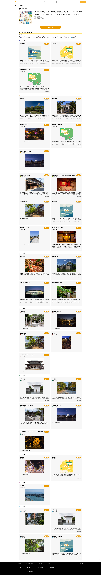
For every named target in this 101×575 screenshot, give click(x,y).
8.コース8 (73, 37)
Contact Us (69, 2)
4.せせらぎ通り (24, 510)
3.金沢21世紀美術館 (25, 282)
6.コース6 (54, 37)
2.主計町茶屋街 (24, 201)
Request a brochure (29, 570)
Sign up (83, 2)
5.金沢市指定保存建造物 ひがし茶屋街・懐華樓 (63, 175)
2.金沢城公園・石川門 (25, 151)
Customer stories (28, 568)
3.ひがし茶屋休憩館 (25, 175)
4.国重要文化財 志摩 (57, 228)
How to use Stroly (40, 567)
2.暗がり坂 (54, 333)
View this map (50, 27)
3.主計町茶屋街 (24, 333)
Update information (41, 568)
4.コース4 (22, 37)
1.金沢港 (22, 486)
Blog (82, 563)
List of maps (19, 567)
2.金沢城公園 (55, 256)
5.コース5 (67, 37)
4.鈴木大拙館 (23, 379)
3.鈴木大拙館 (55, 510)
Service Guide (40, 563)
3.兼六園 (22, 98)
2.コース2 (35, 37)
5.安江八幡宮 (23, 311)
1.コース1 (41, 37)
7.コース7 (48, 37)
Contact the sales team (29, 571)
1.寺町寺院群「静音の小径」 (27, 405)
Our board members (51, 567)
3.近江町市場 (23, 43)
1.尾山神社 (54, 98)
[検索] (57, 2)
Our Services (19, 563)
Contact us (49, 570)
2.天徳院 (54, 379)
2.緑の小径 (22, 536)
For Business (62, 2)
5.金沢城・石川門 (56, 405)
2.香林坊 (22, 457)
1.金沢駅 (54, 457)
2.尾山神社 (54, 43)
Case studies (28, 567)
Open (47, 43)
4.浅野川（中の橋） (57, 311)
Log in (76, 2)
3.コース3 (29, 37)
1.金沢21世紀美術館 (57, 536)
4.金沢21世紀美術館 (57, 125)
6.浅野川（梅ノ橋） (25, 228)
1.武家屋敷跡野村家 (25, 70)
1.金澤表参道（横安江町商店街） (28, 355)
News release (50, 568)
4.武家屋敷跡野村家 (57, 282)
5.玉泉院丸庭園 (24, 125)
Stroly (49, 563)
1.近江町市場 (55, 201)
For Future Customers (29, 563)
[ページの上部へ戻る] (99, 559)
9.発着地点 (60, 37)
